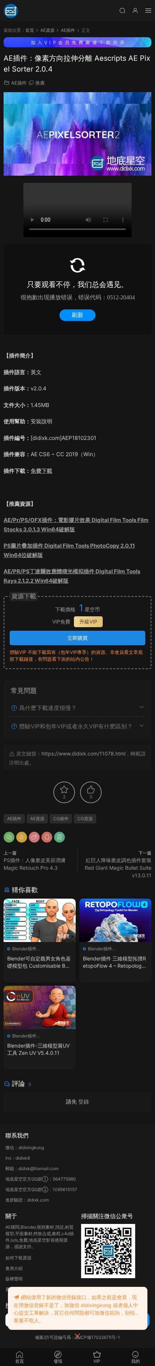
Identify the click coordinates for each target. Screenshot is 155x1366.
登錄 (83, 1101)
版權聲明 (14, 1278)
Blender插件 (24, 948)
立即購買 (77, 638)
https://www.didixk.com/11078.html (83, 753)
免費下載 (41, 470)
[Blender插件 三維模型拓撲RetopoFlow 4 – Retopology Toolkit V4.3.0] (115, 920)
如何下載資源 (18, 1257)
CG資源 (85, 818)
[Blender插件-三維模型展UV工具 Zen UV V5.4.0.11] (40, 1007)
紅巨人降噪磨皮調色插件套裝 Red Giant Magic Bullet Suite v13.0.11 (118, 867)
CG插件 (60, 818)
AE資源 (37, 818)
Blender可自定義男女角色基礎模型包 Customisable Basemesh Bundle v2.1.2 (39, 962)
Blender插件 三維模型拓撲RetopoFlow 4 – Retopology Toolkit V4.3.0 (114, 962)
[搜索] (122, 10)
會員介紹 (14, 1268)
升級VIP (88, 621)
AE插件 (19, 83)
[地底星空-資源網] (11, 11)
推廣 (40, 83)
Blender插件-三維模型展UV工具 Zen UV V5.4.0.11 (38, 1049)
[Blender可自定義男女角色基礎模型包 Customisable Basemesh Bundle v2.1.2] (40, 920)
